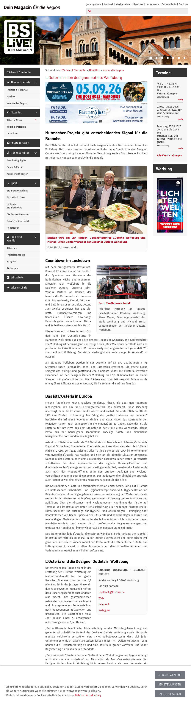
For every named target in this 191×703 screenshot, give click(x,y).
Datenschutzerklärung (88, 695)
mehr (180, 99)
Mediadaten (123, 4)
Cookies (183, 4)
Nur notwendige (170, 675)
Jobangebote (93, 4)
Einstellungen (170, 684)
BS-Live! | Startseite (74, 70)
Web (101, 598)
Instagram (104, 610)
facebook (103, 604)
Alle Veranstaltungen (169, 155)
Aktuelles (94, 70)
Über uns (137, 4)
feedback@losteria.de (111, 592)
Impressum (152, 4)
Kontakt (108, 4)
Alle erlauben (170, 693)
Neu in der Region (113, 70)
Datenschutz (169, 4)
